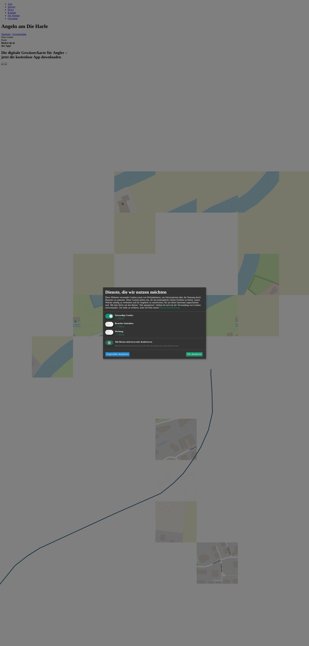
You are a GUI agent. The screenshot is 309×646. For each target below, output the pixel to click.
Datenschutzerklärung (169, 308)
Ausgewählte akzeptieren (117, 354)
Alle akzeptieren (194, 354)
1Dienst (119, 318)
